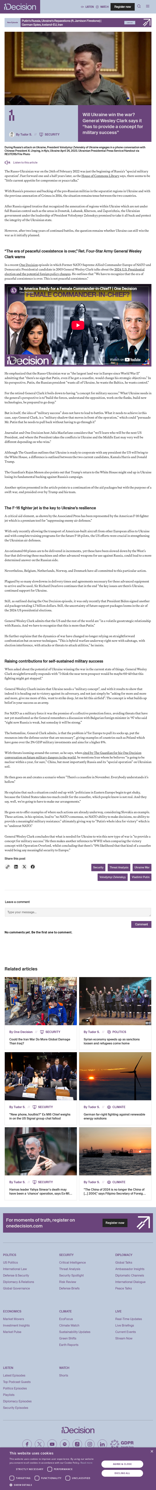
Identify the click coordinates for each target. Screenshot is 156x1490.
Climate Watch (69, 1325)
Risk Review (67, 1282)
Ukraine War (142, 867)
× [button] (151, 1451)
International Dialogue (130, 1282)
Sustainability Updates (74, 1332)
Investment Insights (16, 1325)
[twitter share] (24, 867)
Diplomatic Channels (129, 1275)
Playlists (8, 1395)
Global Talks (123, 1262)
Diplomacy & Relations (18, 1282)
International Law (15, 1269)
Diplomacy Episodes (17, 1401)
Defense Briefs (69, 1288)
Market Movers (13, 1319)
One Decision (28, 265)
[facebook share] (33, 867)
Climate (118, 1107)
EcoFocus (66, 1319)
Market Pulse (12, 1332)
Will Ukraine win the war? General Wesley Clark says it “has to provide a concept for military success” (113, 123)
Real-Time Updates (128, 1319)
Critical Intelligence (72, 1262)
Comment (141, 924)
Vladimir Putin (141, 877)
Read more (86, 1462)
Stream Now (123, 1338)
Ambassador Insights (129, 1269)
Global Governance (16, 1288)
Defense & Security (16, 1275)
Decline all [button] (122, 1473)
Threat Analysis (119, 867)
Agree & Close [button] (122, 1464)
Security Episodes (15, 1408)
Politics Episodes (15, 1388)
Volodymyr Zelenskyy (112, 877)
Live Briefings (124, 1325)
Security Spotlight (71, 1275)
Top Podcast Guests (17, 1382)
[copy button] (8, 867)
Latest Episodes (14, 1375)
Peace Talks (123, 1288)
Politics (119, 1032)
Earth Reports (68, 1345)
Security (52, 134)
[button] (53, 1485)
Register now (122, 7)
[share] (16, 867)
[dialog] (78, 1468)
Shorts (63, 1375)
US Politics (10, 1262)
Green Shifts (67, 1338)
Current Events (125, 1332)
